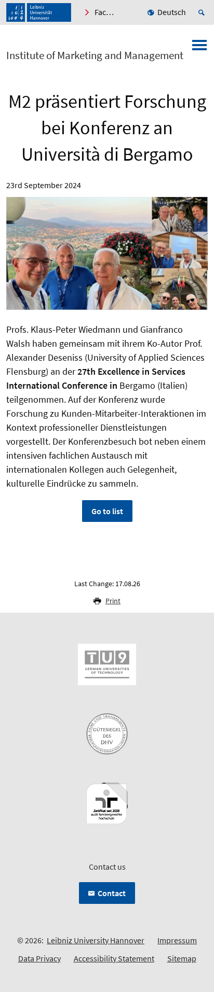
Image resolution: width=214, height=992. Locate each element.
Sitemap (181, 958)
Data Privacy (39, 958)
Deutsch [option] (171, 12)
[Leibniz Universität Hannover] (38, 12)
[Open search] (203, 12)
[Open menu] (199, 48)
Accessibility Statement (114, 958)
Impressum (177, 940)
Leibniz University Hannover (95, 940)
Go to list (107, 511)
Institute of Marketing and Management (94, 55)
